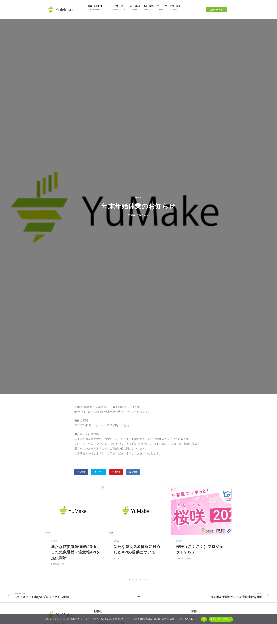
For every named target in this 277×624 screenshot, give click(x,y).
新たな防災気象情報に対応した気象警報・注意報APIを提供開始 (75, 552)
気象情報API (95, 7)
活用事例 (135, 7)
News (138, 198)
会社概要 (148, 7)
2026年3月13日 (183, 558)
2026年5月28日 (58, 564)
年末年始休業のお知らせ (138, 206)
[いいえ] (273, 619)
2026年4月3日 (121, 558)
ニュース (162, 7)
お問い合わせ (216, 9)
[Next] (238, 531)
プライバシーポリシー (221, 619)
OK (204, 619)
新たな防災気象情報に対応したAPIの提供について (137, 549)
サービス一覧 (116, 7)
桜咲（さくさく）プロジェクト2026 (200, 549)
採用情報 (175, 7)
